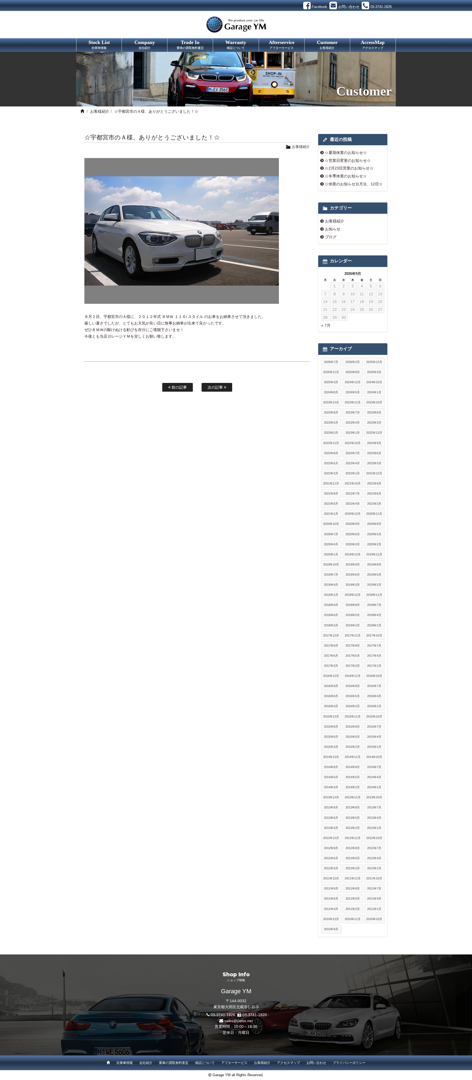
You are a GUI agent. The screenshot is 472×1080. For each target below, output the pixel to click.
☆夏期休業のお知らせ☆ (346, 152)
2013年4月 (374, 817)
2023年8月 (331, 412)
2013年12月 (331, 797)
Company (144, 44)
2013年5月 (353, 817)
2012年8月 (353, 848)
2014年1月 (374, 787)
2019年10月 (331, 564)
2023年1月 (353, 432)
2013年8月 (353, 807)
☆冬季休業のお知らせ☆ (346, 176)
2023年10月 (374, 402)
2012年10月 (374, 838)
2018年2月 (353, 625)
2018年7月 (374, 604)
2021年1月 (331, 513)
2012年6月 (331, 858)
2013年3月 (331, 827)
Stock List (99, 44)
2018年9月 (331, 604)
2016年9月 (331, 686)
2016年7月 (374, 686)
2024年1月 (374, 392)
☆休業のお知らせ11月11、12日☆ (354, 184)
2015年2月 (353, 746)
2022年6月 (374, 453)
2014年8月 (353, 767)
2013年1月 (374, 827)
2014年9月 (331, 767)
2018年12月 (353, 594)
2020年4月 (331, 544)
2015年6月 (331, 736)
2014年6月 (331, 777)
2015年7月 (374, 726)
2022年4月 (353, 463)
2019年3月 (353, 584)
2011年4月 (374, 898)
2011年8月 (353, 888)
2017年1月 (374, 665)
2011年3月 (331, 909)
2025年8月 (353, 372)
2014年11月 (353, 756)
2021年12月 (374, 473)
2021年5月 (331, 503)
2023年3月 (374, 422)
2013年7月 (374, 807)
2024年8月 (331, 392)
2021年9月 (374, 483)
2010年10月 (374, 919)
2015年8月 (353, 726)
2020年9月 (353, 523)
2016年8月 (353, 686)
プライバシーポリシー (349, 1063)
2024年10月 (374, 382)
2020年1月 (331, 554)
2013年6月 (331, 817)
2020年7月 (331, 534)
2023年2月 (331, 432)
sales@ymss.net (238, 1021)
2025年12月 (374, 362)
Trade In (190, 44)
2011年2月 (353, 909)
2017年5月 (353, 655)
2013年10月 (374, 797)
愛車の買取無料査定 (173, 1063)
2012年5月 (353, 858)
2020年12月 (353, 513)
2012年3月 (331, 868)
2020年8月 (374, 523)
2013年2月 (353, 827)
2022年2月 (331, 473)
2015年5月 (353, 736)
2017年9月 (331, 645)
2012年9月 (331, 848)
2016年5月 (353, 696)
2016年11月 (353, 675)
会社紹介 (145, 1063)
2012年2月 (353, 868)
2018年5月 (353, 615)
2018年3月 (331, 625)
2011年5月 (353, 898)
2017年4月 (374, 655)
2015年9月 (331, 726)
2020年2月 (374, 544)
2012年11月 (353, 838)
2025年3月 (331, 382)
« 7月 (326, 325)
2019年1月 (331, 594)
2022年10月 (353, 443)
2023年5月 (331, 422)
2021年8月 (331, 493)
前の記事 (178, 387)
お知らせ (332, 229)
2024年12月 (353, 382)
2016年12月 (331, 675)
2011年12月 (331, 878)
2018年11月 (374, 594)
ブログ (331, 237)
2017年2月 (353, 665)
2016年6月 (331, 696)
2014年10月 (374, 756)
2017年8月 (353, 645)
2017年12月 (331, 635)
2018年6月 (331, 615)
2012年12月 (331, 838)
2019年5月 (374, 574)
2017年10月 (374, 635)
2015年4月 (374, 736)
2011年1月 (374, 909)
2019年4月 (331, 584)
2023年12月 (331, 402)
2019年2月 (374, 584)
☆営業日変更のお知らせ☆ (348, 160)
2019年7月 (331, 574)
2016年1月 (374, 706)
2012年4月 (374, 858)
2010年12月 (331, 919)
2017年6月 (331, 655)
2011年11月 (353, 878)
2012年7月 (374, 848)
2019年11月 (374, 554)
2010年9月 (331, 929)
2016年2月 (353, 706)
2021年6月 (374, 493)
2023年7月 (353, 412)
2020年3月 (353, 544)
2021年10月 (353, 483)
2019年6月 (353, 574)
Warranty (235, 44)
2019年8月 (374, 564)
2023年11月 (353, 402)
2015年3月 (331, 746)
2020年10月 (331, 523)
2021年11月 (331, 483)
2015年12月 (331, 716)
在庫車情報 (124, 1063)
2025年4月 (374, 372)
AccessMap (373, 44)
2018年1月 (374, 625)
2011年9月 (331, 888)
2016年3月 (331, 706)
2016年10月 (374, 675)
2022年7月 (353, 453)
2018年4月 (374, 615)
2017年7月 (374, 645)
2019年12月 (353, 554)
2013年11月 (353, 797)
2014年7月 (374, 767)
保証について (205, 1063)
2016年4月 (374, 696)
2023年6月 (374, 412)
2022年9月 (374, 443)
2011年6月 (331, 898)
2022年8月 (331, 453)
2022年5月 (331, 463)
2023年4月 (353, 422)
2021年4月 (353, 503)
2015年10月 (374, 716)
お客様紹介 (99, 111)
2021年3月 (374, 503)
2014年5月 (353, 777)
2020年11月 (374, 513)
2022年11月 (331, 443)
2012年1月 (374, 868)
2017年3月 (331, 665)
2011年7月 (374, 888)
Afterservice (281, 44)
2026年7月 (331, 362)
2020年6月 (353, 534)
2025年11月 (331, 372)
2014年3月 (331, 787)
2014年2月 (353, 787)
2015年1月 (374, 746)
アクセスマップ (288, 1063)
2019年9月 (353, 564)
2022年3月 (374, 463)
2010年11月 (353, 919)
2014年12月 (331, 756)
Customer (327, 44)
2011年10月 (374, 878)
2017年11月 (353, 635)
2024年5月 (353, 392)
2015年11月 (353, 716)
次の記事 (216, 387)
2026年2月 (353, 362)
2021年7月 (353, 493)
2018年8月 (353, 604)
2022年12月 (374, 432)
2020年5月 (374, 534)
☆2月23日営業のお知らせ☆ (349, 168)
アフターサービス (234, 1063)
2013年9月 (331, 807)
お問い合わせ (316, 1063)
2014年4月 (374, 777)
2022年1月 (353, 473)
